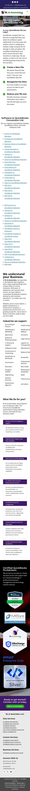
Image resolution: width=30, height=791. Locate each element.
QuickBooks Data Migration (10, 722)
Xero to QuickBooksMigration (14, 262)
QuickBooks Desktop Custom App (12, 744)
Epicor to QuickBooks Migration (15, 160)
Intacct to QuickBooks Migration (15, 183)
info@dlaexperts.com (20, 5)
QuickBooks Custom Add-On (11, 740)
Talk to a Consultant (15, 706)
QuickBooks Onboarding (9, 728)
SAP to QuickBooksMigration (14, 254)
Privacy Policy (20, 783)
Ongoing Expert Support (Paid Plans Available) (14, 440)
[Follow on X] (15, 2)
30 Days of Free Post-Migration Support (14, 422)
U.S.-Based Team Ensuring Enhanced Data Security (13, 482)
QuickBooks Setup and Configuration (12, 503)
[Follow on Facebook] (13, 2)
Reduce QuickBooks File (9, 732)
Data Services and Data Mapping (15, 458)
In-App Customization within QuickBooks (14, 543)
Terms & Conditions (10, 783)
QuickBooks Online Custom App (12, 742)
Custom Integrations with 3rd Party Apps (14, 523)
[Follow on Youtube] (17, 2)
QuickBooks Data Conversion (11, 724)
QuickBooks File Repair (9, 725)
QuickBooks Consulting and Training (13, 753)
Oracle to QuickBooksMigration (15, 221)
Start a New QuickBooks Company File (13, 730)
